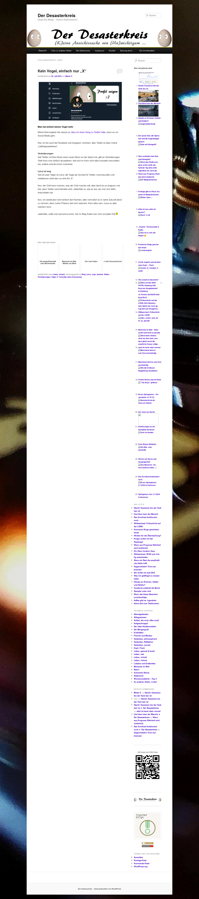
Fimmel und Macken (143, 635)
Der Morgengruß (141, 629)
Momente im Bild (141, 666)
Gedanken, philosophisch (145, 638)
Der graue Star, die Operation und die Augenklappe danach (149, 138)
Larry (88, 274)
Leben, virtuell (59, 274)
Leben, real (139, 654)
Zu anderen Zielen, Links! (145, 681)
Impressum (99, 50)
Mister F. (68, 76)
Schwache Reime (141, 672)
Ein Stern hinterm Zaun (144, 551)
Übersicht (42, 50)
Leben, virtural (140, 660)
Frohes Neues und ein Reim (149, 379)
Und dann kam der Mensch (149, 103)
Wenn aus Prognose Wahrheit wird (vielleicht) (147, 720)
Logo (94, 274)
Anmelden (138, 857)
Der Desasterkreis (56, 15)
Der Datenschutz (83, 50)
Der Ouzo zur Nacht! (146, 412)
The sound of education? (148, 279)
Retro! (136, 669)
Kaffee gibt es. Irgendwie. (145, 600)
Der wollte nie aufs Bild (144, 572)
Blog (84, 274)
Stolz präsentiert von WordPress (107, 888)
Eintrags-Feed (140, 860)
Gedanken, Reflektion (143, 641)
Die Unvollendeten (147, 50)
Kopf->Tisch (139, 648)
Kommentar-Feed (141, 863)
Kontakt (112, 50)
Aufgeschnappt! (141, 623)
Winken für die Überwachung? (147, 535)
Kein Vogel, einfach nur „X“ (62, 70)
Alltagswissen (140, 617)
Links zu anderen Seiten (61, 50)
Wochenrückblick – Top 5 (145, 678)
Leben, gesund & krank (144, 651)
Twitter (106, 274)
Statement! (138, 675)
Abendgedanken (141, 614)
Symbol (100, 274)
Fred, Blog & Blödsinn (147, 444)
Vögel (53, 277)
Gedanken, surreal (142, 645)
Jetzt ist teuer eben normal (149, 347)
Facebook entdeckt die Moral (147, 588)
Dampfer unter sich (142, 591)
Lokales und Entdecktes (144, 663)
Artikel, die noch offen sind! (146, 620)
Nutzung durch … (127, 50)
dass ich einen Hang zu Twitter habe (88, 132)
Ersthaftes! (138, 632)
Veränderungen (44, 277)
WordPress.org (140, 866)
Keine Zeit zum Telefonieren (146, 603)
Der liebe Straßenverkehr (145, 626)
